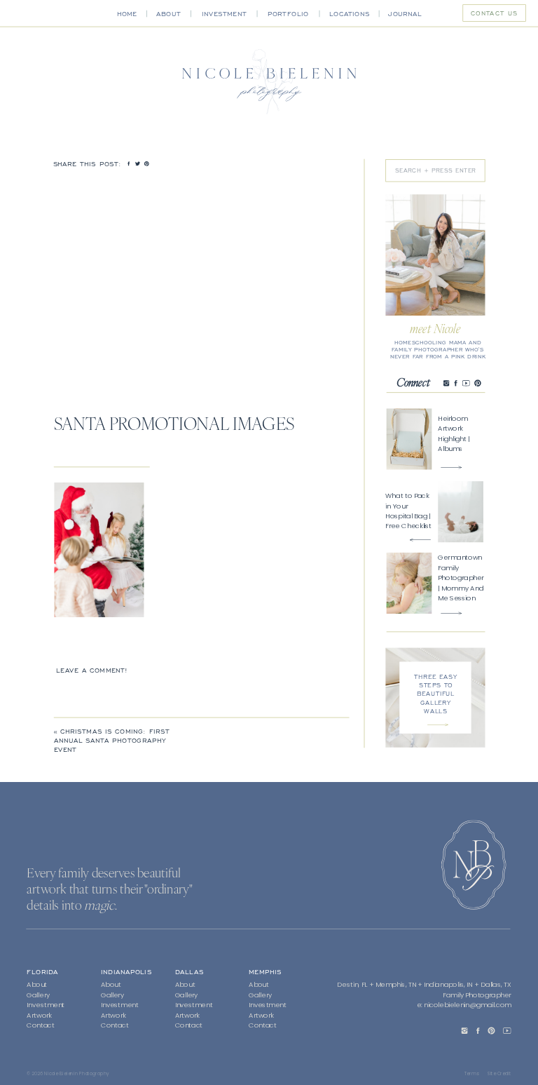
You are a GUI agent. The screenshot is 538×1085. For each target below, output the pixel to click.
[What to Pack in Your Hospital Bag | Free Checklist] (420, 539)
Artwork (39, 1015)
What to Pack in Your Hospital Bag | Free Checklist (408, 510)
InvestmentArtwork (268, 1010)
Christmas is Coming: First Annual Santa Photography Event (112, 740)
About (37, 985)
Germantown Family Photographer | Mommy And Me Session (460, 577)
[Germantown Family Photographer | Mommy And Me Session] (451, 613)
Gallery (38, 994)
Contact (41, 1025)
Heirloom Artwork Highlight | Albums (453, 433)
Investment (45, 1004)
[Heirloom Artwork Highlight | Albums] (451, 467)
